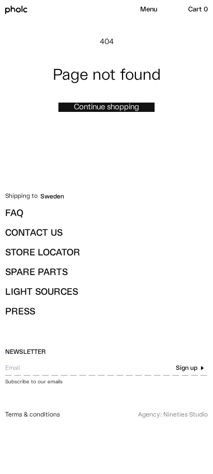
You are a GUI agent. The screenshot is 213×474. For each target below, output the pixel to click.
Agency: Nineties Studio (173, 415)
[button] (148, 10)
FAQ (14, 213)
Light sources (41, 292)
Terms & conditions (32, 415)
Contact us (34, 233)
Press (20, 312)
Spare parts (36, 272)
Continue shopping (106, 107)
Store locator (42, 252)
